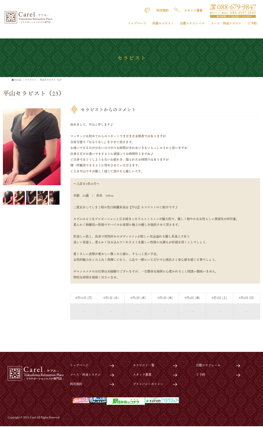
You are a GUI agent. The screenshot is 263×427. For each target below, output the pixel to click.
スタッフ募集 (142, 375)
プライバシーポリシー (148, 384)
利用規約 (76, 384)
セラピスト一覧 (143, 365)
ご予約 (200, 375)
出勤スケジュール (208, 365)
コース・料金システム (85, 375)
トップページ (79, 365)
